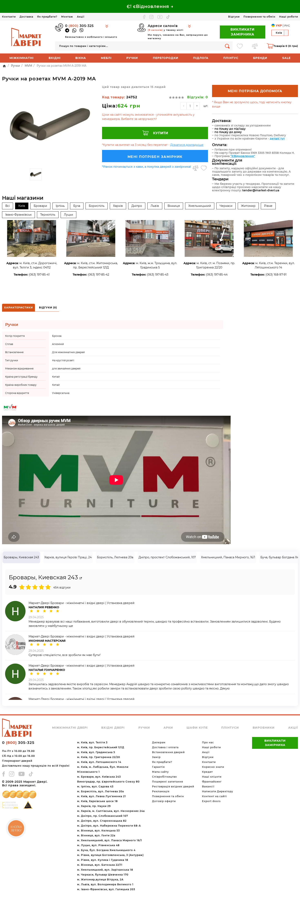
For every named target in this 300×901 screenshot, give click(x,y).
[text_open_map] (80, 578)
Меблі (106, 58)
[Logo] (26, 37)
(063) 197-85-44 (217, 274)
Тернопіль (47, 214)
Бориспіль (96, 206)
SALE (286, 58)
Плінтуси (230, 728)
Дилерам (159, 742)
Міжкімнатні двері (70, 728)
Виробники (264, 728)
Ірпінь (60, 206)
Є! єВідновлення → (150, 6)
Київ (21, 206)
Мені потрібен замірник (155, 157)
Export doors (211, 801)
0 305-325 (79, 26)
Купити (160, 133)
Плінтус (230, 58)
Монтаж (67, 16)
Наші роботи (288, 16)
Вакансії (208, 786)
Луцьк (68, 214)
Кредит (207, 771)
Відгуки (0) (48, 307)
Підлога (200, 58)
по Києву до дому (228, 132)
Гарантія (158, 766)
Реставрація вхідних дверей (173, 786)
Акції (80, 16)
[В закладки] (204, 168)
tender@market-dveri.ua (260, 190)
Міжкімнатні (21, 58)
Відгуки (234, 16)
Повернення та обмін (259, 16)
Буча (76, 206)
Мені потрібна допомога (255, 91)
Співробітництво (164, 776)
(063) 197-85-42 (98, 274)
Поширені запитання (167, 781)
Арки (168, 728)
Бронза (56, 335)
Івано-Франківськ (18, 214)
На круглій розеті (63, 360)
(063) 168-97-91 (276, 274)
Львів (155, 206)
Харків (118, 206)
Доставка (26, 16)
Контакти (9, 16)
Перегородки (165, 58)
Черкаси (226, 206)
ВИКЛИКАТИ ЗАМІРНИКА (242, 32)
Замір (156, 757)
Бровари (40, 206)
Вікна (80, 58)
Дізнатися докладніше (186, 145)
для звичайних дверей (66, 368)
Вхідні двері (113, 728)
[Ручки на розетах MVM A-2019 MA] (50, 125)
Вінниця (174, 206)
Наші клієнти (211, 776)
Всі (7, 206)
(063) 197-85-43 (157, 274)
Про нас (208, 742)
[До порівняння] (195, 168)
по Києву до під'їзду (230, 129)
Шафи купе (197, 728)
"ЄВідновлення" (242, 156)
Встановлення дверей (168, 752)
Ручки (132, 58)
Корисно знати (213, 766)
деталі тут (277, 138)
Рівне (268, 206)
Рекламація (160, 791)
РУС (287, 25)
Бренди (260, 58)
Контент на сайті (214, 796)
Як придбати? (47, 16)
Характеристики (18, 307)
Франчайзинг (212, 781)
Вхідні (55, 58)
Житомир (248, 206)
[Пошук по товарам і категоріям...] (227, 46)
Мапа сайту (160, 771)
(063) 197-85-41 (39, 274)
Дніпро (136, 206)
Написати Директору (217, 791)
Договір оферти (164, 801)
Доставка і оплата (165, 747)
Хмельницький (199, 206)
